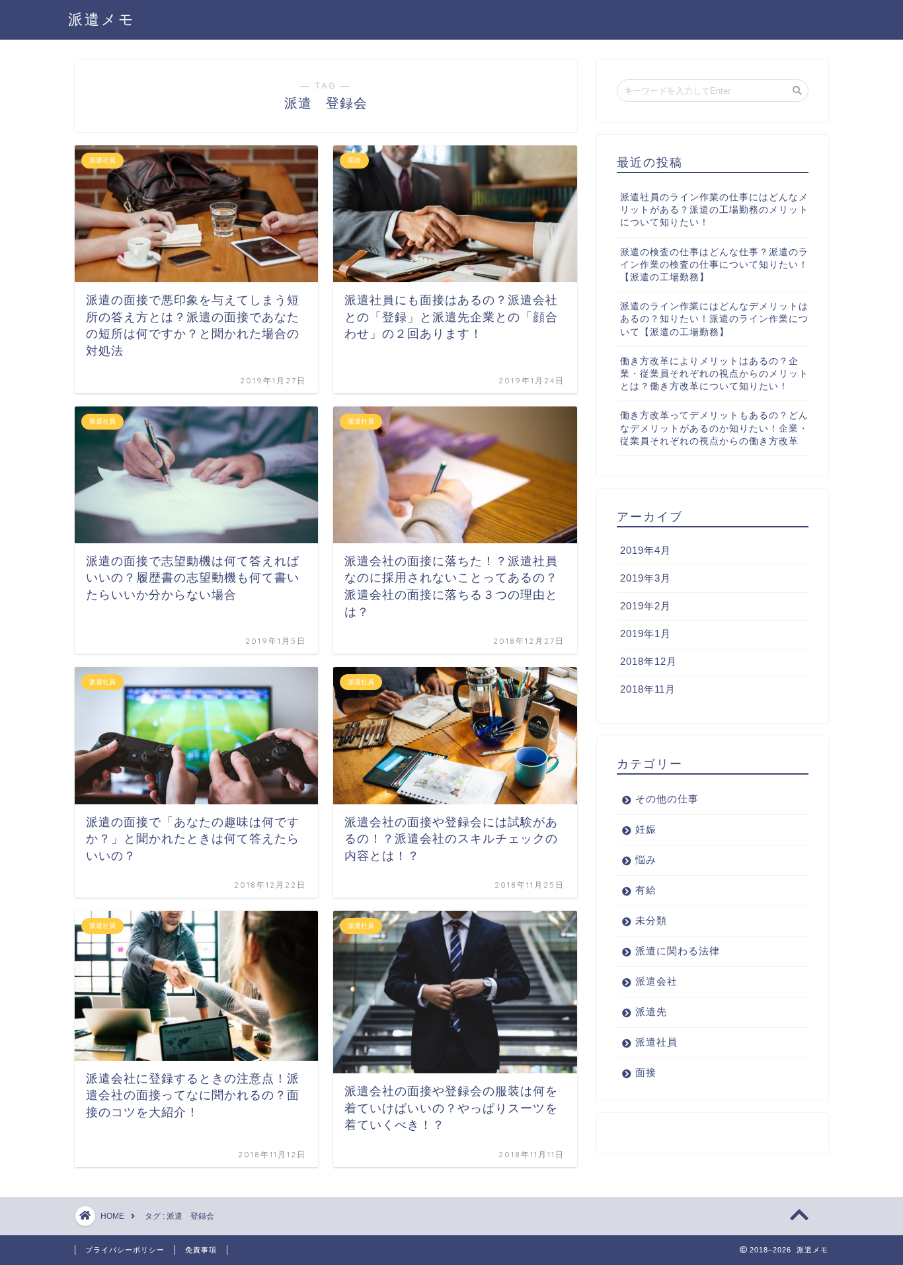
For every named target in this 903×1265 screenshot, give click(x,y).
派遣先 (651, 1011)
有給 (645, 890)
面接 (645, 1072)
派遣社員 (656, 1042)
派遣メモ (102, 19)
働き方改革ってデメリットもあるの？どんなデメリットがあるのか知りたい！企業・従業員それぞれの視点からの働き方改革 (714, 427)
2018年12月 (648, 661)
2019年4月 (645, 550)
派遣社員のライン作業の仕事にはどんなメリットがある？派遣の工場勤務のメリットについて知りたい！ (714, 209)
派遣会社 (656, 981)
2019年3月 (645, 578)
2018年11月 (648, 689)
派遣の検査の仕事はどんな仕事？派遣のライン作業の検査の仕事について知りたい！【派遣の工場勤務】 (714, 264)
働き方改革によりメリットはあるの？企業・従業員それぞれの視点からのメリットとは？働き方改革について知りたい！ (714, 373)
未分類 (651, 920)
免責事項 (201, 1250)
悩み (645, 859)
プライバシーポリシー (125, 1250)
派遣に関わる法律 (677, 950)
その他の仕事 (667, 798)
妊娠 (645, 829)
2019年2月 (645, 605)
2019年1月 (645, 633)
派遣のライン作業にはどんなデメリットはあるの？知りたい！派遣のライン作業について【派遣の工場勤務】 (714, 318)
